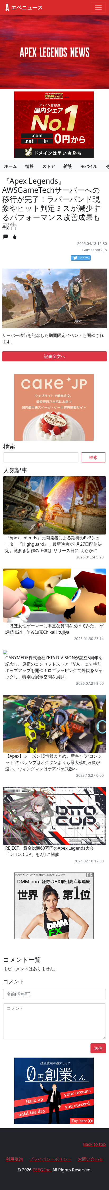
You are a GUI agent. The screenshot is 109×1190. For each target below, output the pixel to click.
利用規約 (14, 1159)
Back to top (94, 1144)
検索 (93, 457)
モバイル (88, 166)
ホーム (10, 166)
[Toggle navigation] (98, 7)
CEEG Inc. (42, 1170)
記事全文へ (54, 356)
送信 (98, 1048)
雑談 (67, 166)
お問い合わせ (90, 1159)
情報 (29, 166)
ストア (48, 166)
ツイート (85, 258)
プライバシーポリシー (50, 1159)
